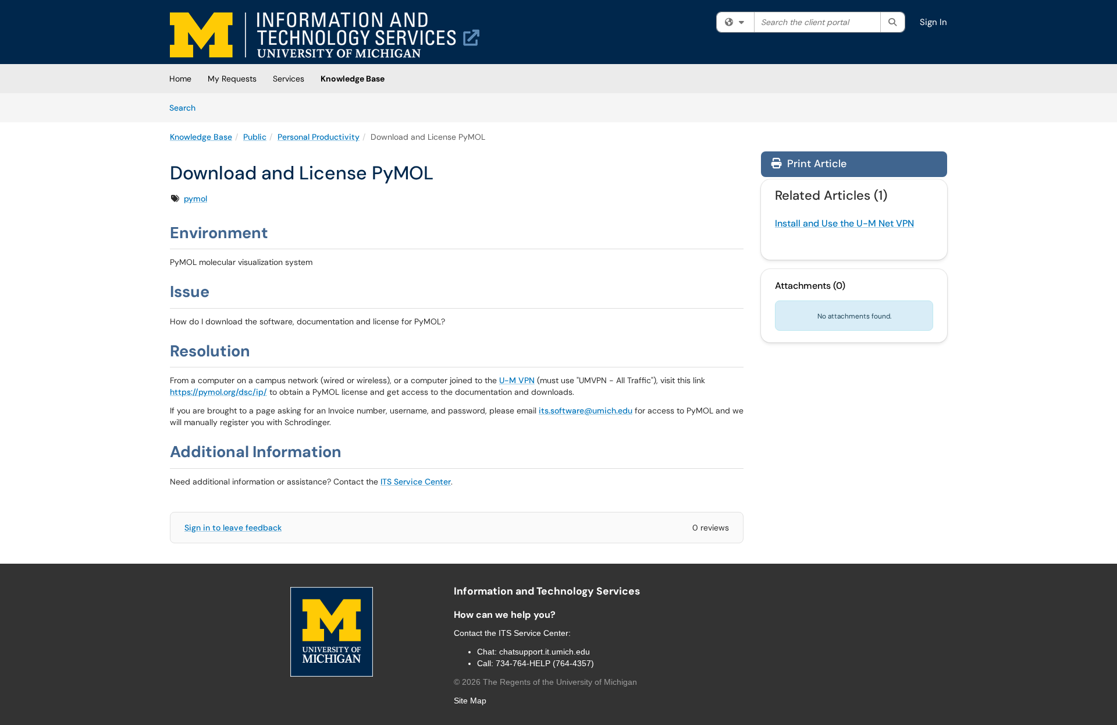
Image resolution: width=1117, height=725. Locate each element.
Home (180, 78)
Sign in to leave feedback (233, 527)
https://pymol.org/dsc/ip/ (218, 392)
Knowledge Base (353, 78)
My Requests (232, 78)
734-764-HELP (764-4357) (545, 663)
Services (288, 78)
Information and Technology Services (547, 591)
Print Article (815, 164)
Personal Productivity (319, 137)
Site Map (470, 700)
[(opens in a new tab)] (324, 35)
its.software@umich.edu (585, 410)
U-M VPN (517, 380)
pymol (195, 198)
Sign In (933, 22)
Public (254, 137)
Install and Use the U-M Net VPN (844, 223)
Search (186, 107)
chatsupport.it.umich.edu (544, 651)
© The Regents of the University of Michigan (545, 682)
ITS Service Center (415, 481)
